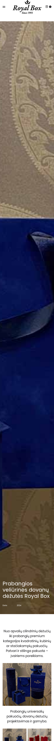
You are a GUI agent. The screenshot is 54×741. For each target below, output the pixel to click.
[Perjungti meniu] (4, 7)
